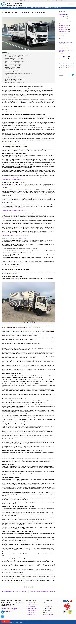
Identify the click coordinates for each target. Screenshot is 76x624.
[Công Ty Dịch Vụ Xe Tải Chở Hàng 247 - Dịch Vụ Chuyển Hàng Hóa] (3, 4)
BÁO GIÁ (54, 7)
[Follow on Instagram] (66, 601)
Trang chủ (4, 7)
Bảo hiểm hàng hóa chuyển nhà (64, 53)
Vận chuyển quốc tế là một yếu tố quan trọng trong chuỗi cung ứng (15, 235)
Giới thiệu (10, 7)
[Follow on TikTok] (68, 601)
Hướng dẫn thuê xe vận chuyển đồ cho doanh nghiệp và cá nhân (15, 111)
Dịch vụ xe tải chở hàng (29, 0)
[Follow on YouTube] (71, 601)
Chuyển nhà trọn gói (4, 0)
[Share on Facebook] (24, 587)
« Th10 (60, 72)
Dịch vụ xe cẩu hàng (47, 0)
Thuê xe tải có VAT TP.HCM (64, 48)
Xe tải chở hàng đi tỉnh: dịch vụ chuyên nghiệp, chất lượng (14, 591)
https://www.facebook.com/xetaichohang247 (16, 582)
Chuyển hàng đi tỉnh (54, 0)
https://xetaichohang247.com (10, 609)
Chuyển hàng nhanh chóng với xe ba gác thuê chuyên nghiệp (42, 591)
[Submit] (73, 4)
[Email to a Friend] (28, 587)
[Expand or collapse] (54, 53)
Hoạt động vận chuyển (63, 31)
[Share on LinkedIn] (32, 587)
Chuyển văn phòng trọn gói (13, 0)
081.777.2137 (8, 605)
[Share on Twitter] (26, 587)
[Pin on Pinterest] (30, 587)
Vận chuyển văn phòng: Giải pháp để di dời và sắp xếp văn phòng (15, 144)
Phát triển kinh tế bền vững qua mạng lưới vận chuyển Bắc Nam (15, 210)
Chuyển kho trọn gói (22, 0)
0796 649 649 (7, 607)
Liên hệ (59, 7)
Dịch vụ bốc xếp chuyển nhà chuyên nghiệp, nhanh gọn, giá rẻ (65, 43)
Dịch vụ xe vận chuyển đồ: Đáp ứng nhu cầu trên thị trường (14, 179)
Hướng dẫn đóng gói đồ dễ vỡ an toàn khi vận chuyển (66, 51)
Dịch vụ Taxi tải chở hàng (38, 0)
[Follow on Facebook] (64, 601)
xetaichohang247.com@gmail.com (10, 608)
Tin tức (25, 7)
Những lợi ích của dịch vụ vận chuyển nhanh (11, 266)
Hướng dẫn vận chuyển (62, 0)
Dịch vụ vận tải (17, 7)
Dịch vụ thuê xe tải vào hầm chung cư (66, 45)
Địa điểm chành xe (46, 7)
